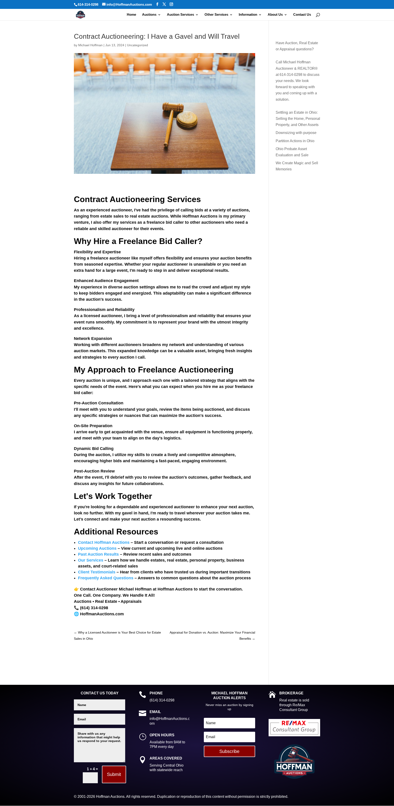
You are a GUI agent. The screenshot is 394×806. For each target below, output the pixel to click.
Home (131, 14)
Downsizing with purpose (296, 133)
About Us (275, 14)
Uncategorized (137, 45)
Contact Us (302, 14)
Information (248, 14)
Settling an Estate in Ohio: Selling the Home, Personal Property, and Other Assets (298, 118)
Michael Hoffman (90, 45)
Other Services (216, 14)
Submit (114, 774)
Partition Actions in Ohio (295, 141)
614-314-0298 (88, 4)
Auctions (149, 14)
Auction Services (180, 14)
